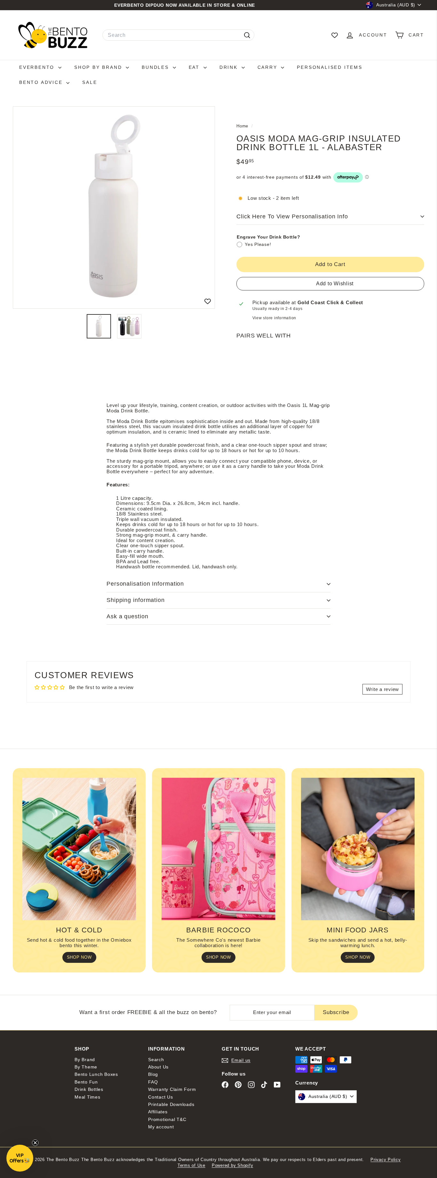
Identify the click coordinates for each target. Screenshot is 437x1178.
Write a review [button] (382, 689)
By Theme (86, 1066)
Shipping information (136, 600)
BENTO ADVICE (42, 82)
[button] (19, 1158)
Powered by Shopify (232, 1165)
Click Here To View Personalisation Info (292, 216)
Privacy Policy (385, 1159)
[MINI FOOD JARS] (358, 849)
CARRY (269, 67)
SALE (89, 82)
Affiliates (158, 1111)
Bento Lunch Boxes (96, 1074)
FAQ (153, 1082)
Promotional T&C (167, 1119)
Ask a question (127, 616)
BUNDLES (156, 67)
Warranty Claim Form (172, 1089)
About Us (158, 1066)
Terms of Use (191, 1165)
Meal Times (87, 1097)
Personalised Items (329, 67)
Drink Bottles (89, 1089)
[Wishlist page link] (334, 35)
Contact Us (160, 1097)
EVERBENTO (38, 67)
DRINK (229, 67)
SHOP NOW (79, 957)
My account (161, 1126)
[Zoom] (114, 207)
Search (156, 1059)
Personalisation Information (145, 584)
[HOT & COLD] (79, 849)
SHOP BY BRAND (99, 67)
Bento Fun (86, 1082)
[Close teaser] (35, 1143)
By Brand (85, 1059)
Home (243, 126)
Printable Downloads (171, 1104)
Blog (153, 1074)
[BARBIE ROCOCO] (218, 849)
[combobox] (178, 35)
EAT (195, 67)
